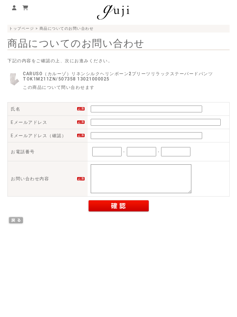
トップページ (21, 28)
